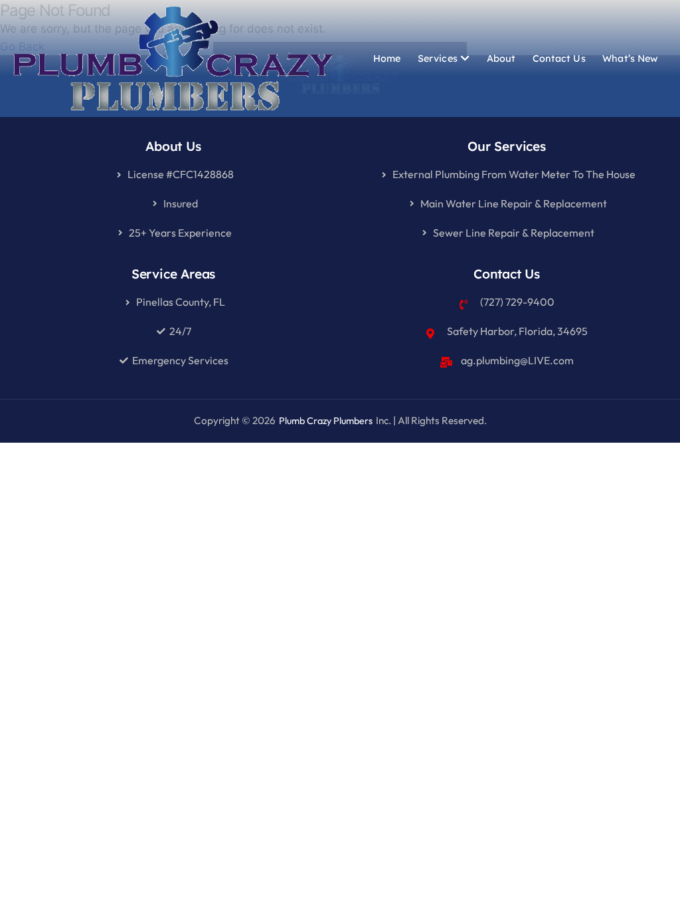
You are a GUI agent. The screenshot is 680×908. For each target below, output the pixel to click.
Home (386, 58)
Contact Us (559, 58)
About (501, 58)
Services (438, 58)
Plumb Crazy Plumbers (326, 421)
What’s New (630, 58)
